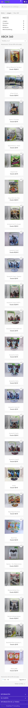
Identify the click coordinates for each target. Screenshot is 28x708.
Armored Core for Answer (14, 224)
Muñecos (5, 27)
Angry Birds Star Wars (14, 198)
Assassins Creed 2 (14, 459)
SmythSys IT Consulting (13, 706)
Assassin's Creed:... (14, 433)
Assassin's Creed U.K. (14, 407)
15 (8, 679)
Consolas (5, 23)
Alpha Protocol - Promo (14, 145)
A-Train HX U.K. (14, 93)
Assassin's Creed (14, 250)
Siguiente (22, 680)
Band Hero (14, 538)
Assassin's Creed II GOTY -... (14, 302)
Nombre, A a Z (14, 41)
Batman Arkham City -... (14, 590)
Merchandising (7, 29)
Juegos (5, 21)
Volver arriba (20, 684)
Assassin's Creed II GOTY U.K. (14, 328)
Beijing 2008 (14, 668)
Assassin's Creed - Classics (14, 276)
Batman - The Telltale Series (14, 564)
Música (5, 25)
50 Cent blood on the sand (14, 67)
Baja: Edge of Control (14, 511)
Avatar (14, 485)
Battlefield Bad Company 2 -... (14, 642)
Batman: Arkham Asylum (14, 616)
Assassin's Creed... (14, 355)
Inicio (6, 18)
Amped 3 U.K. (14, 171)
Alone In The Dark (14, 119)
